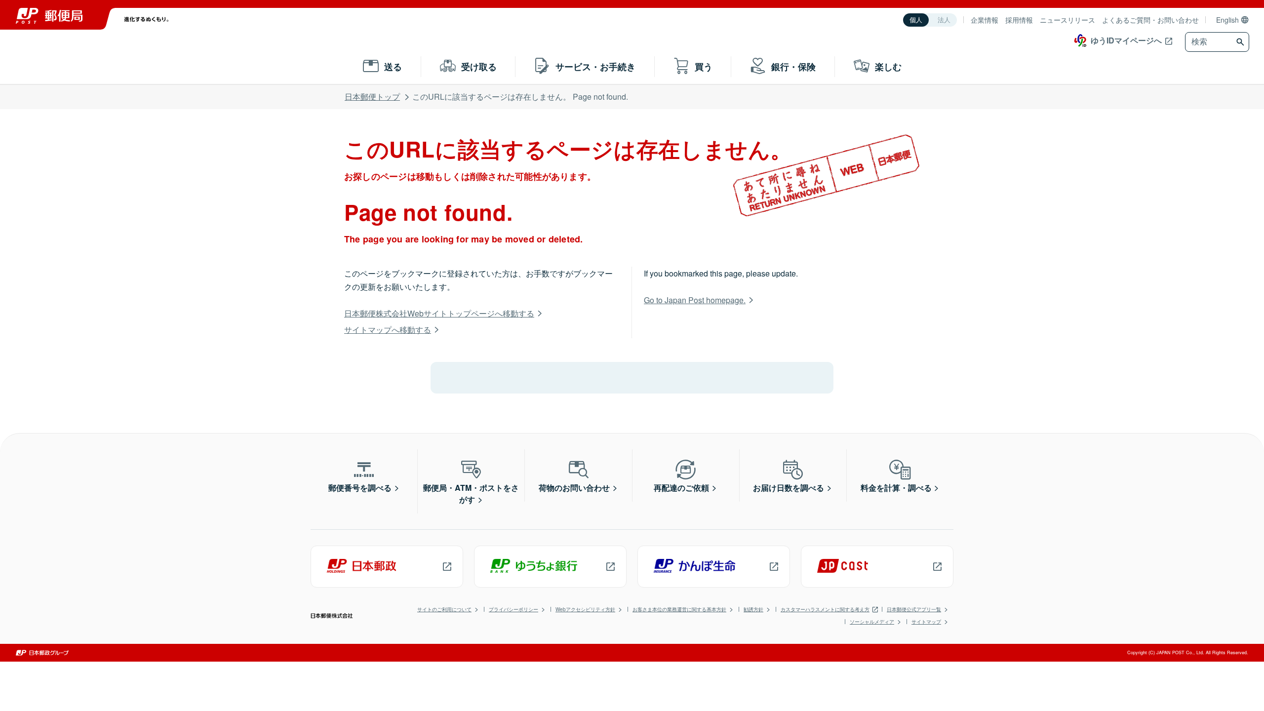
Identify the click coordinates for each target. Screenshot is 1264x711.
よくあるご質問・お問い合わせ (1150, 20)
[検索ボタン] (1241, 42)
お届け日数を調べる (788, 487)
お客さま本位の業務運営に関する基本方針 (679, 609)
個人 (915, 20)
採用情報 (1019, 20)
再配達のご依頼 (681, 487)
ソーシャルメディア (872, 621)
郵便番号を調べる (360, 487)
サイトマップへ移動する (387, 329)
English (1227, 20)
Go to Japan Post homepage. (695, 300)
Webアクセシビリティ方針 (585, 609)
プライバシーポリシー (513, 609)
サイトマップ (926, 621)
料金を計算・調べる (896, 487)
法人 (944, 20)
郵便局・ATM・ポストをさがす (471, 493)
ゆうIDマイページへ (1126, 40)
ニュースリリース (1067, 20)
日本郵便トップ (372, 96)
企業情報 (984, 20)
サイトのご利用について (444, 609)
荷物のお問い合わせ (574, 487)
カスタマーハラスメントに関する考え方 (825, 609)
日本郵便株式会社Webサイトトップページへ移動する (439, 313)
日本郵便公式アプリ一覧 (914, 609)
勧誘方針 (753, 609)
